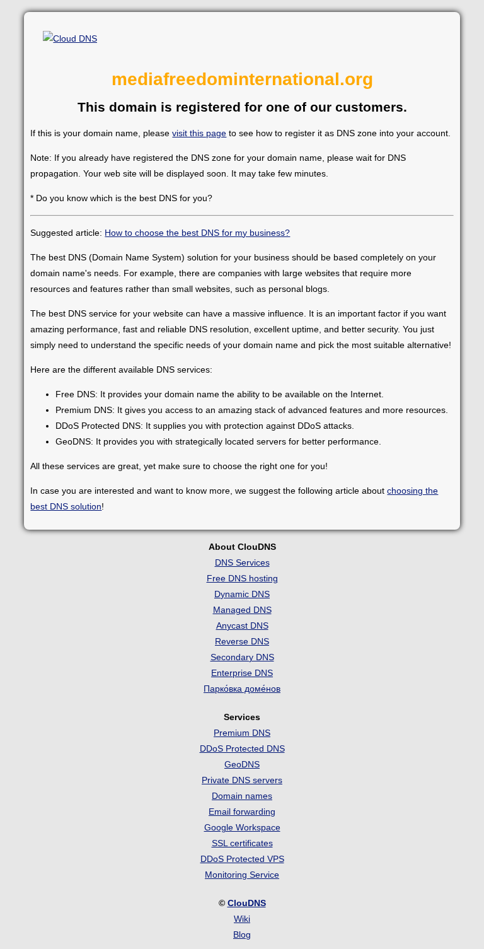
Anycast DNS (242, 625)
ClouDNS (247, 903)
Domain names (242, 796)
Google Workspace (242, 827)
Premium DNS (242, 733)
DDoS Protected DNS (242, 748)
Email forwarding (242, 811)
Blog (242, 934)
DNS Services (242, 562)
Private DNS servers (242, 780)
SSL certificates (242, 843)
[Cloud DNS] (70, 39)
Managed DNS (242, 610)
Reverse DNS (242, 641)
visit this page (199, 133)
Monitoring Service (242, 875)
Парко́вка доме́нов (242, 689)
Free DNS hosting (242, 578)
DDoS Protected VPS (242, 859)
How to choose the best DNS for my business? (197, 233)
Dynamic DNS (242, 594)
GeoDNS (242, 764)
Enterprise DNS (242, 673)
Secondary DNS (242, 657)
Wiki (242, 919)
